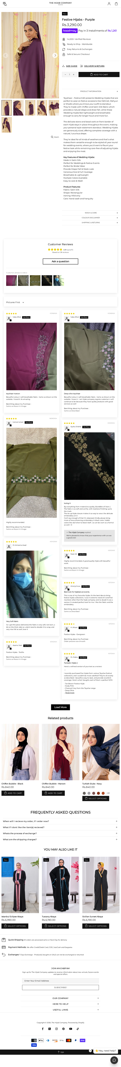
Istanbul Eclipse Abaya (12, 916)
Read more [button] (69, 693)
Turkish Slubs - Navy (92, 783)
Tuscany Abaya (49, 916)
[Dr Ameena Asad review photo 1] (31, 584)
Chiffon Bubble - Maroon (54, 783)
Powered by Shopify (76, 1023)
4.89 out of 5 (68, 250)
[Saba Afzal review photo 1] (31, 356)
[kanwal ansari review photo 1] (31, 473)
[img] (11, 314)
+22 (108, 793)
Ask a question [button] (60, 261)
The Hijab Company (60, 4)
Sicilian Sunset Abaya (92, 916)
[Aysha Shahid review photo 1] (89, 466)
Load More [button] (60, 707)
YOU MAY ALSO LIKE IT (60, 849)
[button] (84, 793)
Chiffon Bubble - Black (12, 783)
